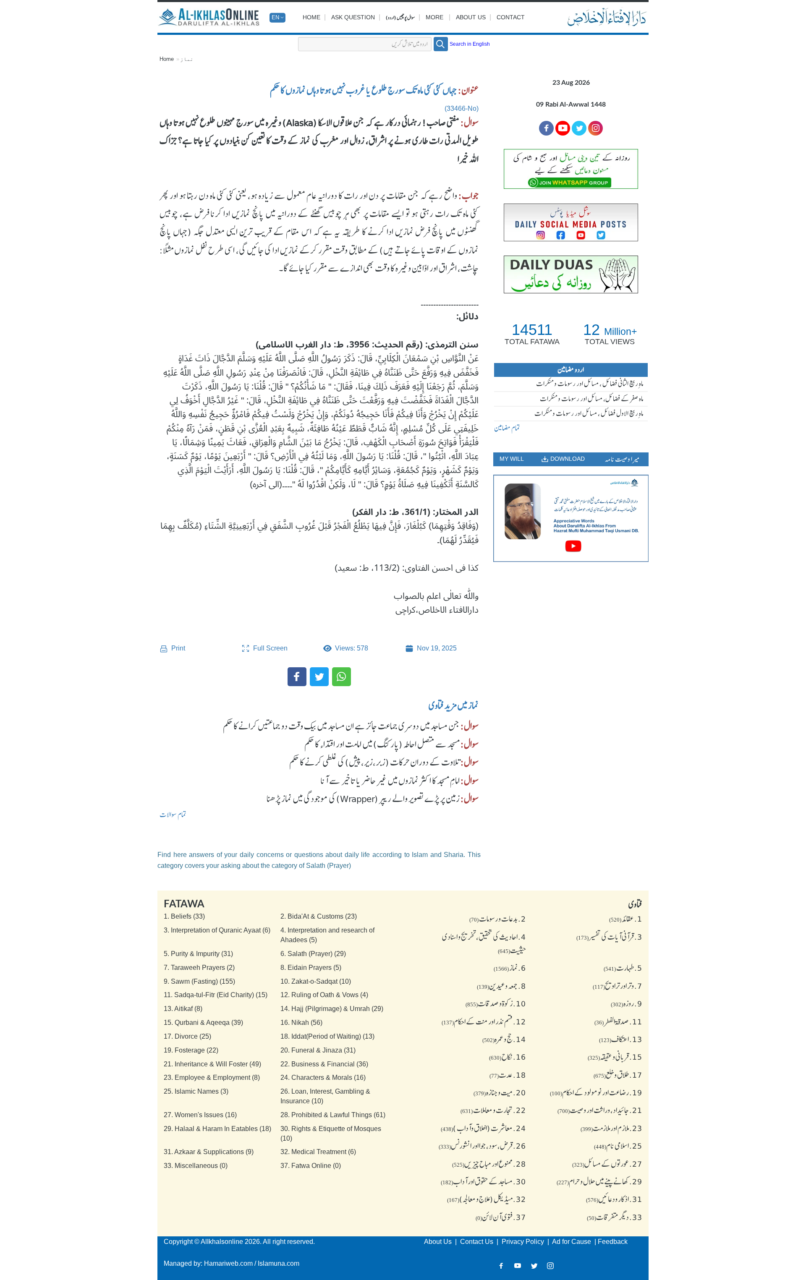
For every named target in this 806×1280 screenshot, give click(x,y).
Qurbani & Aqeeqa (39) (203, 1022)
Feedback (613, 1241)
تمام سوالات (173, 814)
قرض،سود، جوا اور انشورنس (482, 1145)
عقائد (625, 918)
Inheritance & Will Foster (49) (212, 1064)
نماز (187, 59)
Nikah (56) (301, 1022)
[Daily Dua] (571, 274)
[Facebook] (297, 676)
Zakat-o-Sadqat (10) (315, 981)
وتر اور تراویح (617, 986)
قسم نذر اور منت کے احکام (484, 1021)
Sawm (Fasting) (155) (199, 981)
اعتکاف (620, 1039)
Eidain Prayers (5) (310, 967)
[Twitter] (319, 676)
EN (275, 17)
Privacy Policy (524, 1241)
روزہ (626, 1003)
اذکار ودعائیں (614, 1199)
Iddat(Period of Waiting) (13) (327, 1036)
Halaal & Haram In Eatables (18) (217, 1128)
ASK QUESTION (353, 17)
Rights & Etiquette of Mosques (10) (330, 1133)
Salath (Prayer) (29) (313, 953)
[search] (441, 44)
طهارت (623, 967)
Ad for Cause (572, 1241)
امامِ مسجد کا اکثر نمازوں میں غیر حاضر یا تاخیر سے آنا (390, 780)
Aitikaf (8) (183, 1008)
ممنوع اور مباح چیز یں (489, 1163)
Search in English (470, 44)
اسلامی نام (618, 1145)
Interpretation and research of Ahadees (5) (327, 935)
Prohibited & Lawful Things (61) (332, 1114)
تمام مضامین (507, 428)
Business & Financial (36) (324, 1064)
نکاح (507, 1056)
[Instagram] (550, 1265)
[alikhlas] (209, 18)
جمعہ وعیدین (501, 986)
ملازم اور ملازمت (611, 1128)
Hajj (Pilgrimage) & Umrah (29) (331, 1008)
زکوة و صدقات (496, 1003)
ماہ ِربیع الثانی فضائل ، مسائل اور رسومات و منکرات (590, 383)
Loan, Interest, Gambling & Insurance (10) (325, 1096)
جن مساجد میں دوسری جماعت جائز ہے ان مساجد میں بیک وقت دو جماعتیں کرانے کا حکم (341, 726)
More (434, 17)
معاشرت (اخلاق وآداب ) (483, 1128)
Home (311, 17)
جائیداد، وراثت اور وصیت (599, 1110)
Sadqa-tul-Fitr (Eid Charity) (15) (215, 994)
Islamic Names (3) (196, 1091)
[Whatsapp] (341, 676)
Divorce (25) (187, 1036)
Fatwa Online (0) (310, 1165)
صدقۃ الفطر (618, 1021)
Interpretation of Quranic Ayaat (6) (217, 930)
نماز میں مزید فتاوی (454, 705)
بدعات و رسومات (497, 918)
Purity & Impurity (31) (198, 953)
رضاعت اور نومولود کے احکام (596, 1092)
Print (177, 648)
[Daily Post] (571, 222)
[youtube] (571, 518)
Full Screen (269, 648)
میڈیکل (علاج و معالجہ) (486, 1199)
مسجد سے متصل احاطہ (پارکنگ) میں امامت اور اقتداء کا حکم (382, 744)
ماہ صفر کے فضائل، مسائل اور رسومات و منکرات (592, 399)
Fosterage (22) (191, 1050)
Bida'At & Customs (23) (318, 916)
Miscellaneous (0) (196, 1165)
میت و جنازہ (500, 1092)
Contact (511, 17)
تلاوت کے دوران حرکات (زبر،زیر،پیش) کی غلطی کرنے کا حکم (374, 762)
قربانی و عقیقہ (615, 1056)
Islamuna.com (278, 1263)
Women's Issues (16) (200, 1114)
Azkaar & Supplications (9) (209, 1151)
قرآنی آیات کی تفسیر (609, 936)
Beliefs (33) (184, 916)
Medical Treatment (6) (318, 1151)
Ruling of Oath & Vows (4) (324, 994)
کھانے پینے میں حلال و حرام (599, 1181)
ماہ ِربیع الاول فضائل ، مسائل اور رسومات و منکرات (589, 413)
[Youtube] (562, 128)
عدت (507, 1074)
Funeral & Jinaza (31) (318, 1050)
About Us (471, 17)
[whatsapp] (571, 169)
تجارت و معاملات (493, 1110)
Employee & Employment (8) (212, 1077)
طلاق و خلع (618, 1074)
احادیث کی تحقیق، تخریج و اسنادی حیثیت (484, 943)
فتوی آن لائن (501, 1217)
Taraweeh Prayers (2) (199, 967)
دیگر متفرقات (614, 1217)
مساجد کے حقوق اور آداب (483, 1181)
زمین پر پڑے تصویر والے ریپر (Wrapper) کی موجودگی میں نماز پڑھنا (363, 798)
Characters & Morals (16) (323, 1077)
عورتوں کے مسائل (607, 1163)
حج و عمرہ (504, 1039)
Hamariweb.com (228, 1263)
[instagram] (595, 128)
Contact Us (477, 1241)
